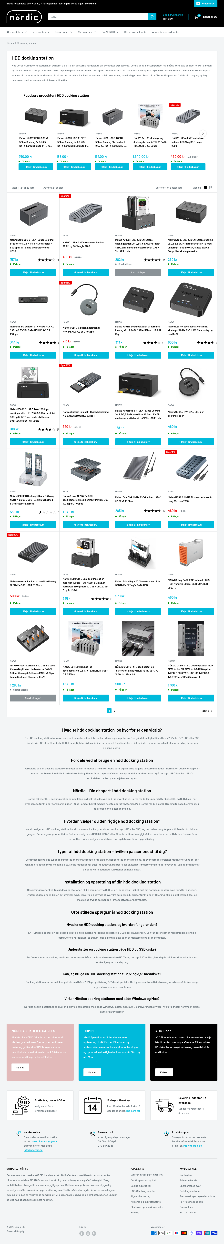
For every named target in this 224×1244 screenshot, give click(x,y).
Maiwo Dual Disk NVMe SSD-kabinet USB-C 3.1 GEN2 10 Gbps (138, 499)
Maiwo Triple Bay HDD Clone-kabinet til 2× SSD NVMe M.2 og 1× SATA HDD (137, 583)
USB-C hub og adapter (143, 1190)
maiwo (13, 235)
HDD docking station (25, 43)
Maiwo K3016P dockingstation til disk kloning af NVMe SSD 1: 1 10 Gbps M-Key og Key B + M (190, 330)
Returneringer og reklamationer (198, 1196)
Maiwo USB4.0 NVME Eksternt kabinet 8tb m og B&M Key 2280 (190, 499)
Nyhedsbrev (208, 3)
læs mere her (133, 1110)
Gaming (135, 1212)
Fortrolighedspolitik (191, 1201)
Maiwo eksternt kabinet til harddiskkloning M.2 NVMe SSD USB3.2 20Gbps (33, 583)
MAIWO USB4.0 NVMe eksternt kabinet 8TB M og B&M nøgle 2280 (188, 142)
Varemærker (85, 31)
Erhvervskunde (188, 1180)
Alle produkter (15, 31)
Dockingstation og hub (143, 1180)
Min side (168, 18)
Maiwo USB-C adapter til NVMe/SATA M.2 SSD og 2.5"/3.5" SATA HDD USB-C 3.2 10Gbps (32, 330)
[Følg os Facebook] (81, 1233)
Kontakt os (186, 1175)
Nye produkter (40, 31)
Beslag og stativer (141, 1185)
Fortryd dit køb (188, 1212)
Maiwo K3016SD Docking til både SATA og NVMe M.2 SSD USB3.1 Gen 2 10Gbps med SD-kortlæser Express (32, 499)
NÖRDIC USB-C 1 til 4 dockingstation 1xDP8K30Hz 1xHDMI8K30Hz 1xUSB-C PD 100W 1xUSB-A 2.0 (136, 670)
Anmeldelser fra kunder (165, 31)
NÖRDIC (118, 661)
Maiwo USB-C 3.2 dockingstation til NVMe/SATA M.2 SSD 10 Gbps (81, 329)
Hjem (9, 43)
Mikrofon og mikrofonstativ (146, 1201)
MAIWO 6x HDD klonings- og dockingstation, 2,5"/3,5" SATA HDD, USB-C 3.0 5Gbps (150, 142)
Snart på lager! (138, 272)
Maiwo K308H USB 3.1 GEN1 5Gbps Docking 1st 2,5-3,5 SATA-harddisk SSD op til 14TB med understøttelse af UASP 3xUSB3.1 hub (73, 142)
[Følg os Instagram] (88, 1233)
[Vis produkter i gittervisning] (205, 187)
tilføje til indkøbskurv (36, 166)
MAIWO (66, 235)
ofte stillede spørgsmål (44, 1141)
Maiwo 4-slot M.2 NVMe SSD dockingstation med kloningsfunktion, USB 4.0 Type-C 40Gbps (85, 499)
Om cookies (186, 1206)
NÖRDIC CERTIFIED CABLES (147, 1175)
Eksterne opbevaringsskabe (147, 1206)
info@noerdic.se (33, 1149)
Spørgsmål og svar (190, 1185)
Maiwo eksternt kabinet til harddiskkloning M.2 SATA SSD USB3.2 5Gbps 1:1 (86, 413)
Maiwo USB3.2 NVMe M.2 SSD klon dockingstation (186, 413)
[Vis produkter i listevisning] (210, 187)
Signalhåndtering (140, 1196)
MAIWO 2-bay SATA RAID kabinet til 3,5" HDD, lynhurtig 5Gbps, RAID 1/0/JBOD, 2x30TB (189, 584)
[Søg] (152, 16)
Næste (205, 710)
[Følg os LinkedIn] (94, 1233)
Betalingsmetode (190, 1190)
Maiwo (66, 322)
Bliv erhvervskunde (135, 31)
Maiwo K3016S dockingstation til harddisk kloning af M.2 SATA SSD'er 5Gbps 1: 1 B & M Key (138, 330)
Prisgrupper (62, 31)
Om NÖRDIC (108, 31)
